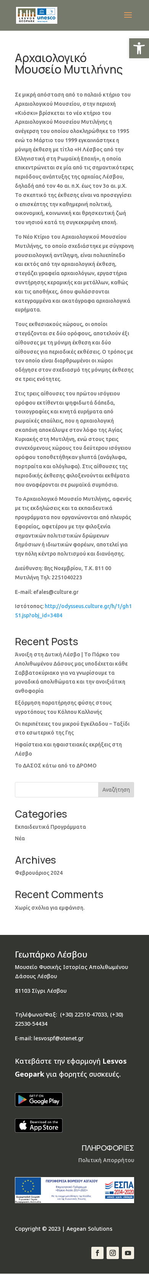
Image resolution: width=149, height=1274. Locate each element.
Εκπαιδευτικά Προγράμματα (50, 827)
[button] (139, 48)
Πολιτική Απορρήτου (106, 1160)
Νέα (20, 838)
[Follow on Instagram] (113, 1253)
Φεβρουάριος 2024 (39, 873)
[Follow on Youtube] (128, 1253)
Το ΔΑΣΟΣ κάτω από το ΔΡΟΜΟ (56, 765)
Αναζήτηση (116, 790)
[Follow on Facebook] (97, 1253)
